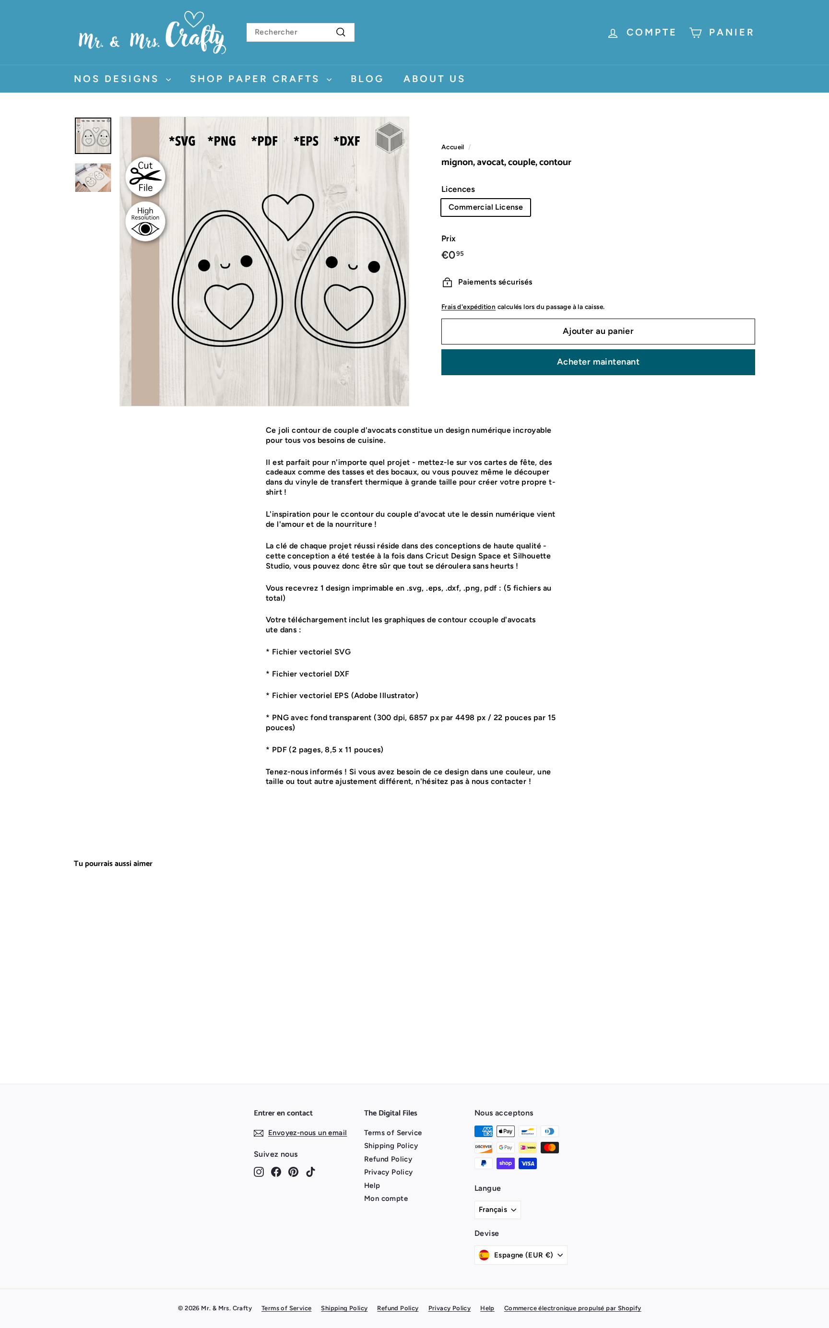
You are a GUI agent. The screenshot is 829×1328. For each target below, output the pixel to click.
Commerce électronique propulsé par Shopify (572, 1308)
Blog (367, 78)
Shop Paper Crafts (257, 78)
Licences (458, 189)
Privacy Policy (388, 1172)
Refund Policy (388, 1159)
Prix (448, 238)
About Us (434, 78)
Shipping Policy (391, 1145)
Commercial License (486, 207)
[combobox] (301, 32)
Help (372, 1185)
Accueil (452, 147)
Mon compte (386, 1198)
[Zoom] (264, 261)
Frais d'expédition (468, 306)
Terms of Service (393, 1132)
